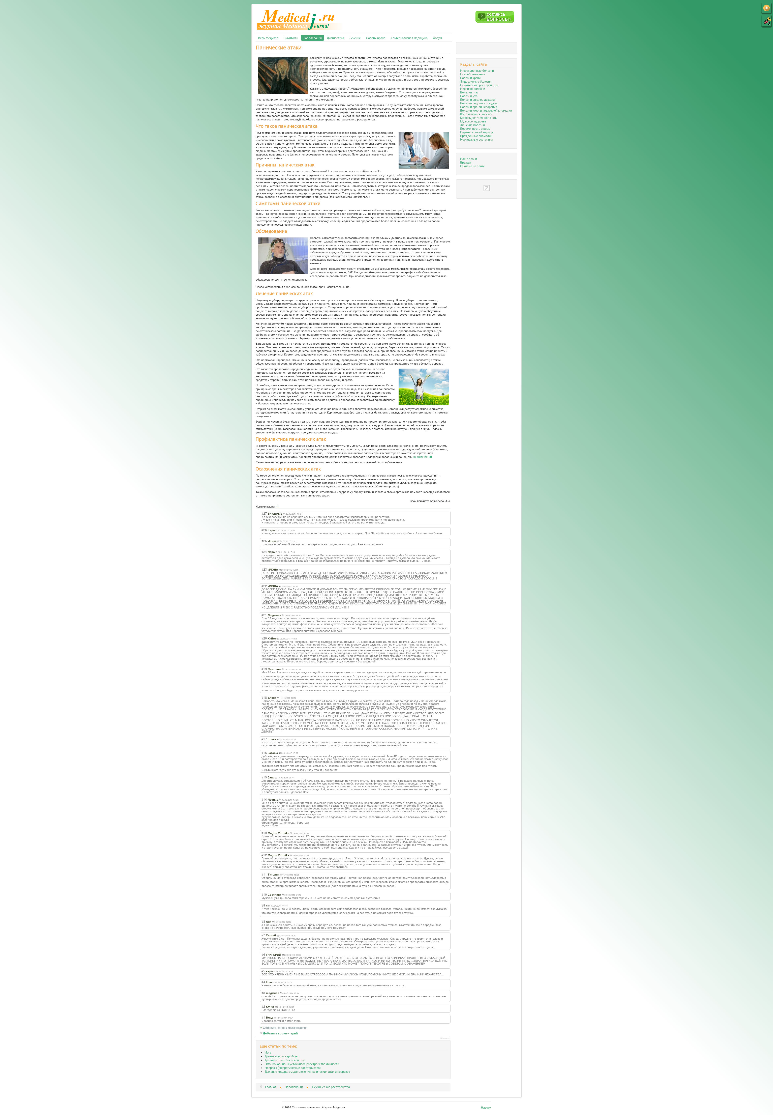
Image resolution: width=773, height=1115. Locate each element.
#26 (264, 529)
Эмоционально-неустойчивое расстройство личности (302, 1063)
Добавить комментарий (280, 1033)
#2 (263, 1006)
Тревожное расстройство (282, 1056)
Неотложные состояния (476, 139)
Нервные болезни (472, 88)
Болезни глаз (469, 92)
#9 (263, 905)
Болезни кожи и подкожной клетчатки (486, 110)
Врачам (465, 162)
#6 (263, 954)
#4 (263, 981)
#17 (264, 739)
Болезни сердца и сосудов (478, 103)
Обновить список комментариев (285, 1027)
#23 (264, 569)
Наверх (486, 1107)
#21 (264, 614)
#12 (264, 855)
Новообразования (472, 74)
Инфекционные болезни (477, 70)
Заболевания (312, 37)
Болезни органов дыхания (478, 99)
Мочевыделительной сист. (478, 117)
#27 (264, 513)
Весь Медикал (268, 37)
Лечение (355, 37)
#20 (264, 638)
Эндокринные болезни (475, 81)
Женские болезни (472, 124)
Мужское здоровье (473, 121)
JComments (445, 1038)
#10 (264, 894)
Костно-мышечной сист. (476, 114)
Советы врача (375, 37)
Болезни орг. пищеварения (478, 106)
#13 (264, 832)
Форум (437, 37)
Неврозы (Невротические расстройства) (293, 1067)
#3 (263, 992)
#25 (264, 540)
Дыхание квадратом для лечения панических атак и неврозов (307, 1071)
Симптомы (290, 37)
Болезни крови (470, 77)
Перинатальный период (476, 132)
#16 (264, 752)
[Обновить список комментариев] (277, 506)
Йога (268, 1052)
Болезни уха (468, 95)
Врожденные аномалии (476, 135)
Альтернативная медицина (409, 37)
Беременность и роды (475, 128)
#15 (264, 777)
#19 (264, 668)
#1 (263, 1017)
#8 (263, 921)
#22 (264, 585)
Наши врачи (468, 158)
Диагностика (335, 37)
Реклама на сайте (472, 166)
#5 (263, 971)
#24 (264, 551)
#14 (264, 799)
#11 (264, 874)
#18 (264, 697)
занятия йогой (422, 456)
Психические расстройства (479, 85)
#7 (263, 935)
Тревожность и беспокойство (285, 1060)
